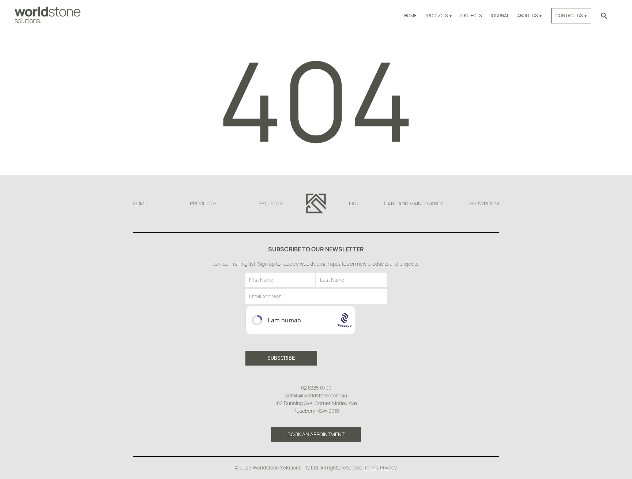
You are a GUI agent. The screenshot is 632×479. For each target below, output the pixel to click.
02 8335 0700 (316, 387)
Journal (499, 15)
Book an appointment (316, 434)
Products (436, 15)
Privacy (388, 467)
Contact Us (569, 15)
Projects (471, 15)
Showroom (484, 203)
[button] (604, 15)
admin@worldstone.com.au (316, 395)
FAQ (353, 203)
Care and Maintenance (414, 203)
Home (410, 15)
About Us (527, 15)
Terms (371, 467)
